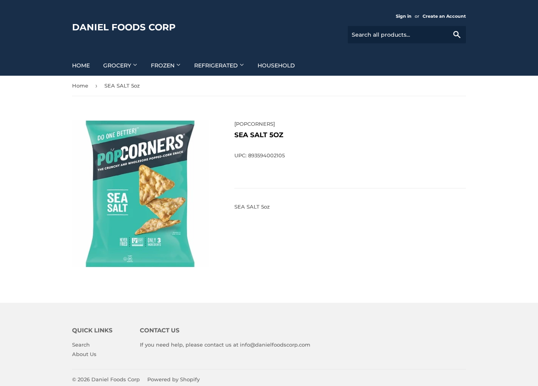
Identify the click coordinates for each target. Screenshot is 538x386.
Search (81, 344)
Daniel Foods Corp (124, 27)
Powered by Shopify (173, 379)
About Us (84, 354)
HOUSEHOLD (276, 65)
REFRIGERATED (216, 65)
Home (81, 65)
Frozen (163, 65)
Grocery (118, 65)
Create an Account (444, 16)
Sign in (404, 16)
